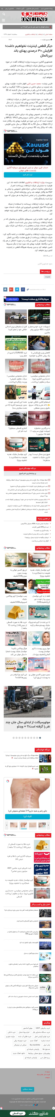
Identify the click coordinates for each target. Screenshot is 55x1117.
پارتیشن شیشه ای (33, 1049)
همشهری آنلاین (34, 17)
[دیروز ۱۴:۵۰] (45, 978)
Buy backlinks (35, 1045)
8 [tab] (19, 738)
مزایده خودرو (10, 1036)
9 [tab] (16, 738)
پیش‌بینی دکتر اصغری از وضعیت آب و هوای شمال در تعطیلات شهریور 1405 (22, 933)
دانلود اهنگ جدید (19, 1053)
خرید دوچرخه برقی (20, 1040)
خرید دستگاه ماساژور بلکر (41, 1032)
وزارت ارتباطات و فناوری (34, 182)
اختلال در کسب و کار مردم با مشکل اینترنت (36, 534)
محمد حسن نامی (34, 83)
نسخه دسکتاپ (27, 1089)
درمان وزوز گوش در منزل (31, 953)
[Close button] (53, 1108)
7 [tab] (22, 738)
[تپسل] (5, 131)
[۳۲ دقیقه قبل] (27, 702)
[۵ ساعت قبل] (45, 913)
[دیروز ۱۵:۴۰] (45, 967)
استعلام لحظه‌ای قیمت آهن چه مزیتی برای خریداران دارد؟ (21, 910)
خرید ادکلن (11, 1032)
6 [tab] (25, 738)
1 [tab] (40, 738)
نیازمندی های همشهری (32, 9)
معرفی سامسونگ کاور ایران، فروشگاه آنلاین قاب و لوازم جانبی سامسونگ (21, 987)
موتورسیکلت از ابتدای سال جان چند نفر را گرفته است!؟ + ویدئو (27, 724)
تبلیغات (47, 1077)
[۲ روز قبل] (45, 1010)
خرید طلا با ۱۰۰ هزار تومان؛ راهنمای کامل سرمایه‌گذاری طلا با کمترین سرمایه (21, 976)
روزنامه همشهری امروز (47, 9)
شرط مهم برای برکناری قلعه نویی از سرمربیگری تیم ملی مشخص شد (28, 490)
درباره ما (47, 1072)
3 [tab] (34, 738)
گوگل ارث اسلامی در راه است (40, 541)
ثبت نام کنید (27, 174)
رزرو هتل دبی (45, 1057)
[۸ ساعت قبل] (45, 946)
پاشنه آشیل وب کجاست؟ (41, 531)
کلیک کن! (27, 816)
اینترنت (47, 276)
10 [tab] (13, 738)
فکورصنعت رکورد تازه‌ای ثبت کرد (29, 942)
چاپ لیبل (47, 1045)
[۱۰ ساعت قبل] (45, 758)
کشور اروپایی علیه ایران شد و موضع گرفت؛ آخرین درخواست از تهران (28, 506)
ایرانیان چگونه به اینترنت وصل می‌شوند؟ (37, 537)
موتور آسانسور (27, 1028)
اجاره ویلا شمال (24, 1032)
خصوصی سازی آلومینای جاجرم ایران (27, 921)
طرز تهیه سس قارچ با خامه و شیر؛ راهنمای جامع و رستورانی (23, 965)
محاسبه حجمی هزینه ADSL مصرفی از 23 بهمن (35, 524)
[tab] (27, 468)
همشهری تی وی (9, 9)
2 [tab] (37, 738)
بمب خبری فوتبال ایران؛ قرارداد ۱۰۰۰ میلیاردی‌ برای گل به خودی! (29, 486)
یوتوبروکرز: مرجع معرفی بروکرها (39, 1053)
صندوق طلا (46, 1049)
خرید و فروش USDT (43, 1028)
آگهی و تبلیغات (20, 9)
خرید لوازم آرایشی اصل (42, 1036)
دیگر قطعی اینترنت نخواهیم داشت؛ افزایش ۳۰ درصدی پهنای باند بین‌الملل (28, 50)
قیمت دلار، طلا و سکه (43, 1075)
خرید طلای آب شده (24, 1036)
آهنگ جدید (34, 1040)
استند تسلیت (45, 1040)
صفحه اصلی (48, 34)
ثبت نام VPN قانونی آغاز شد (40, 527)
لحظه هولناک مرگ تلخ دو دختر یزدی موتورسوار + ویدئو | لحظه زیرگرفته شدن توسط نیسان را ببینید (21, 756)
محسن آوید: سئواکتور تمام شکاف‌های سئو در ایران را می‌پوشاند (22, 1008)
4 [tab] (31, 738)
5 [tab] (28, 738)
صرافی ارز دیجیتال (20, 1045)
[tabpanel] (27, 708)
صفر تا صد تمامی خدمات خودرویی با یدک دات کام (23, 996)
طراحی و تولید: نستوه (26, 1105)
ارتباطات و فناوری (30, 34)
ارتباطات (40, 34)
